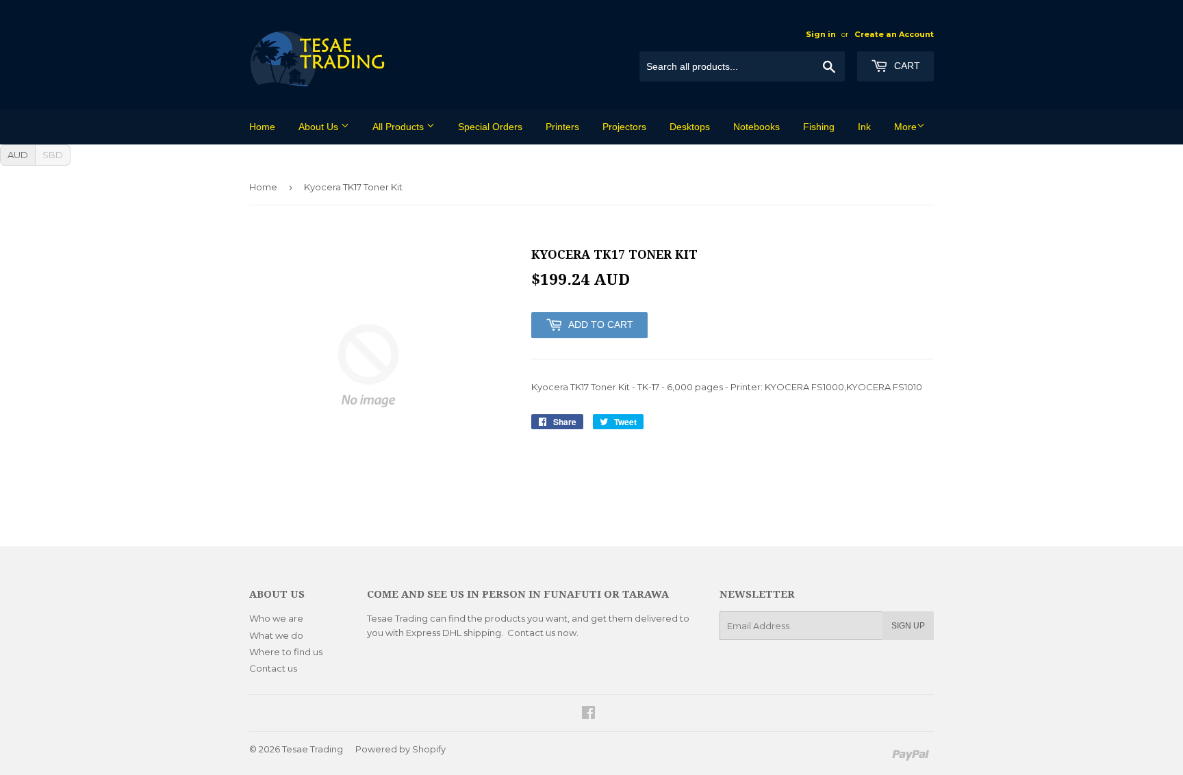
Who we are (276, 618)
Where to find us (285, 651)
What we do (276, 635)
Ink (864, 126)
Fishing (819, 126)
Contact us (273, 668)
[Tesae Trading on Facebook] (588, 714)
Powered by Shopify (400, 749)
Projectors (624, 126)
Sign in (821, 34)
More (905, 126)
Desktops (690, 126)
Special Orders (490, 126)
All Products (399, 126)
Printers (562, 126)
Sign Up (908, 626)
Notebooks (756, 126)
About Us (319, 126)
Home (262, 126)
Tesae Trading (312, 749)
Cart (905, 65)
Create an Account (894, 34)
